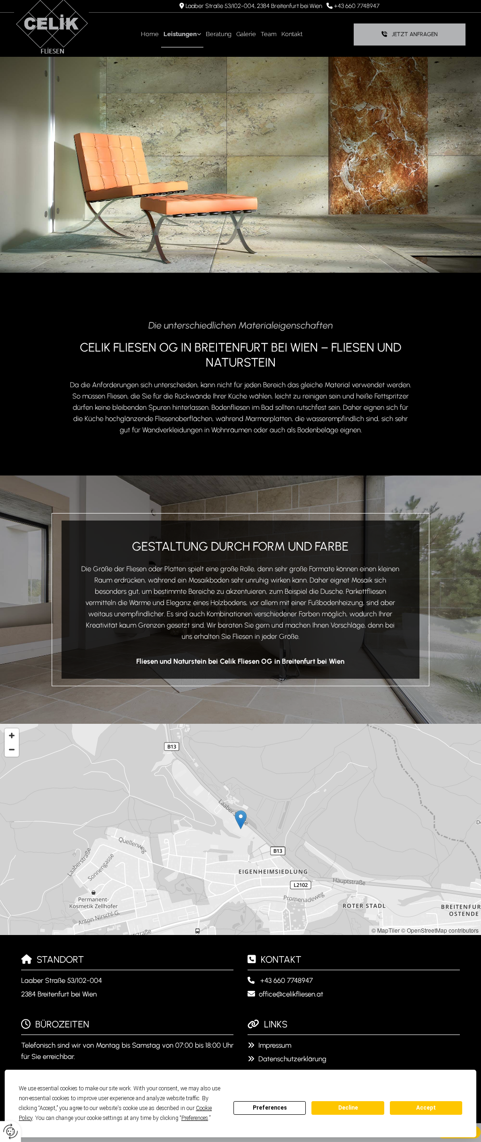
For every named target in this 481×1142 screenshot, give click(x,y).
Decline (348, 1107)
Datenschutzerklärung (292, 1059)
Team (269, 34)
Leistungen (180, 34)
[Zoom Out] (12, 750)
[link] (182, 34)
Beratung (219, 34)
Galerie (246, 34)
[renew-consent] (10, 1131)
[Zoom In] (12, 735)
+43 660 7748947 (357, 5)
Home (150, 34)
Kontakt (292, 34)
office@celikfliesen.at (291, 994)
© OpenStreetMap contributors (440, 930)
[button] (409, 34)
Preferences (270, 1107)
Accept (426, 1107)
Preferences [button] (194, 1118)
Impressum (274, 1045)
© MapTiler (386, 930)
